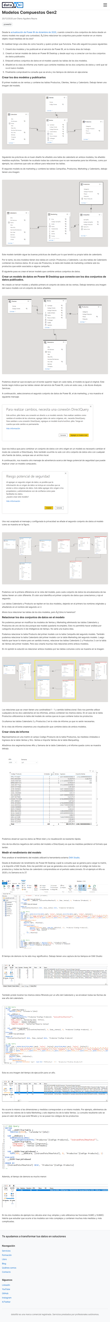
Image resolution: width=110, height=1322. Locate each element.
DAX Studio (74, 857)
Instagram (6, 1297)
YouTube (6, 1289)
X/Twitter (6, 1302)
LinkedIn (6, 1285)
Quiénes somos (9, 1267)
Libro (4, 1259)
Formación (7, 1255)
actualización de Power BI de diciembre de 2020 (33, 32)
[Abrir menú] (105, 5)
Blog (4, 1263)
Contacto (6, 1272)
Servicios (6, 1250)
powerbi (7, 24)
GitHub (5, 1293)
